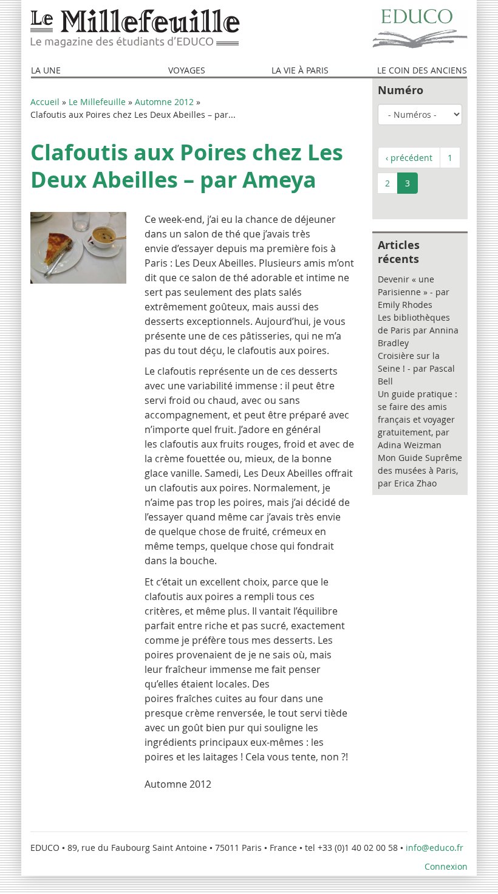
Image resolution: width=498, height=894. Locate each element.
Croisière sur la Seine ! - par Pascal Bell (416, 368)
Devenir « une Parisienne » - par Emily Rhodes (413, 291)
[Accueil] (135, 28)
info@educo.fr (436, 847)
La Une (46, 70)
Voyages (186, 70)
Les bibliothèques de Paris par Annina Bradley (418, 330)
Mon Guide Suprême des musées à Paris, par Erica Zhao (420, 470)
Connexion (446, 866)
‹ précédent (409, 157)
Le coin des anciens (422, 70)
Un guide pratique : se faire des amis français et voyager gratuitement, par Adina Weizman (417, 419)
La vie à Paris (300, 70)
